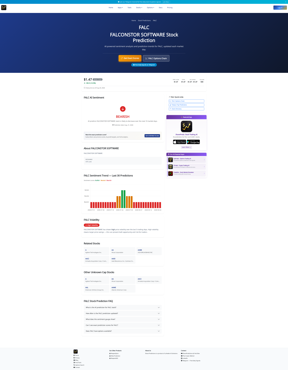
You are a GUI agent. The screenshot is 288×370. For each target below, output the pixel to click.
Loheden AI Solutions (171, 353)
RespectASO (114, 358)
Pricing (169, 7)
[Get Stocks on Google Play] (193, 142)
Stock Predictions (144, 20)
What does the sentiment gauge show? (100, 319)
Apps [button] (120, 7)
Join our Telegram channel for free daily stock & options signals (144, 2)
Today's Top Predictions (179, 105)
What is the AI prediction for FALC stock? (101, 307)
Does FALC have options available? (99, 331)
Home (111, 7)
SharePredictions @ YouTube (191, 353)
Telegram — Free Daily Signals (191, 360)
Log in (280, 8)
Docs (160, 7)
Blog (76, 360)
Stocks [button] (138, 7)
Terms (77, 355)
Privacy (77, 358)
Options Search (79, 365)
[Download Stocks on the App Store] (179, 142)
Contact (77, 367)
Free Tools (78, 362)
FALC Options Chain (157, 58)
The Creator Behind (188, 356)
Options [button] (150, 7)
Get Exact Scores (131, 58)
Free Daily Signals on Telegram (145, 65)
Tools (129, 7)
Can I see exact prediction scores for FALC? (102, 325)
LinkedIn (185, 358)
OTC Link (89, 162)
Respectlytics (114, 353)
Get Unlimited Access (152, 136)
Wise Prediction (115, 356)
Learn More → (186, 147)
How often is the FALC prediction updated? (102, 313)
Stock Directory (176, 109)
